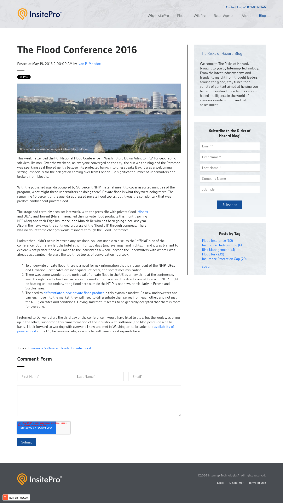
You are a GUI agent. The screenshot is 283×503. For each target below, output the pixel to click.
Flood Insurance (217, 240)
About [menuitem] (246, 15)
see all (206, 266)
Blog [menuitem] (262, 15)
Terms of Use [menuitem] (257, 483)
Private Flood (81, 348)
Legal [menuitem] (220, 483)
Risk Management (218, 249)
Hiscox (143, 211)
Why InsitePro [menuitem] (158, 15)
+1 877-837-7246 (254, 7)
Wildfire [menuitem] (200, 15)
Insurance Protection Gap (224, 258)
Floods (64, 348)
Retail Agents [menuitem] (223, 15)
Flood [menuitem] (181, 15)
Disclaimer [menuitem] (236, 483)
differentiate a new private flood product (74, 292)
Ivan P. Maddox (89, 63)
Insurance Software (43, 348)
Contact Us (233, 7)
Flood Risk (213, 254)
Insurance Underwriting (223, 245)
